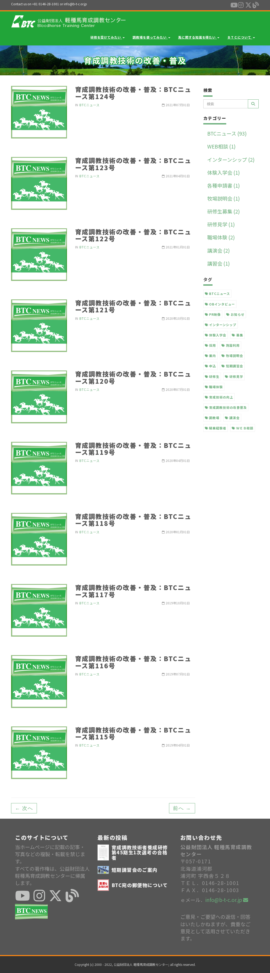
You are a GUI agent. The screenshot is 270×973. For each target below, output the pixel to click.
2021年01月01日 (177, 247)
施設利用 (232, 345)
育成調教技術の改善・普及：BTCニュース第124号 (133, 93)
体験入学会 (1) (223, 172)
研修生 (213, 376)
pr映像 (214, 314)
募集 (239, 335)
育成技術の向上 (220, 397)
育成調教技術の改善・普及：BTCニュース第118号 (133, 520)
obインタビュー (221, 304)
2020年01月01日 (177, 532)
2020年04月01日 (177, 460)
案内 (212, 355)
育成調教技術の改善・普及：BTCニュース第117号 (133, 591)
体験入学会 (217, 335)
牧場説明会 (234, 355)
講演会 (234, 417)
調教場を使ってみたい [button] (150, 37)
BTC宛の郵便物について (140, 885)
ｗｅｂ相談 (244, 428)
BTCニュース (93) (227, 133)
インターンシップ (222, 324)
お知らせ (237, 314)
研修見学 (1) (221, 224)
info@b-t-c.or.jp (224, 899)
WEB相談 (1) (221, 146)
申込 (212, 366)
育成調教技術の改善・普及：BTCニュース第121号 (133, 306)
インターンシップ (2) (231, 159)
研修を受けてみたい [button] (106, 37)
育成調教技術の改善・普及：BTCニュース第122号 (133, 235)
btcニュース (219, 293)
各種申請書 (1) (223, 185)
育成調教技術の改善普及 (227, 407)
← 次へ (24, 808)
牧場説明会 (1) (223, 198)
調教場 (213, 417)
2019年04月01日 (177, 745)
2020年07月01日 (177, 389)
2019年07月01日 (177, 674)
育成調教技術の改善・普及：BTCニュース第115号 (133, 733)
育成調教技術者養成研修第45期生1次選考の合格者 (140, 852)
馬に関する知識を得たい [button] (197, 37)
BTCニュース (89, 105)
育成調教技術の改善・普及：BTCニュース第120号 (133, 377)
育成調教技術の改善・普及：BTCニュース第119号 (133, 449)
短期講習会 (234, 366)
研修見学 (235, 376)
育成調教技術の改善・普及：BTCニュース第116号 (133, 662)
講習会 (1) (218, 263)
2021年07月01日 (177, 105)
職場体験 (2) (221, 237)
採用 (212, 345)
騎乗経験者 (217, 428)
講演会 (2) (218, 250)
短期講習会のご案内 (135, 869)
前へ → (182, 808)
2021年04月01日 (177, 176)
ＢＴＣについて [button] (239, 37)
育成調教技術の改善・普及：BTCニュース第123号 (133, 164)
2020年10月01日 (177, 318)
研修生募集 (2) (223, 211)
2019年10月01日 (177, 603)
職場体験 (215, 386)
